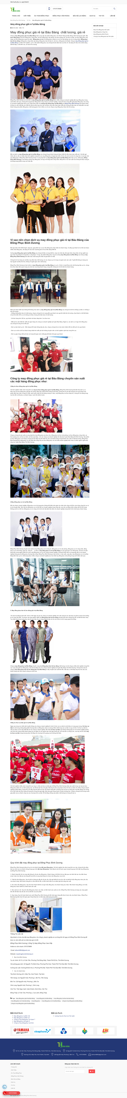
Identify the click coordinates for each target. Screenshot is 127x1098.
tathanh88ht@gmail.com (22, 950)
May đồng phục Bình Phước (101, 34)
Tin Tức (29, 20)
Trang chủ (14, 1067)
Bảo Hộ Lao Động (15, 1079)
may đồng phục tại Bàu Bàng (44, 998)
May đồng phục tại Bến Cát (22, 1016)
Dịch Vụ (13, 1082)
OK (93, 1071)
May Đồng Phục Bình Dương (17, 20)
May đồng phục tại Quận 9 (22, 1021)
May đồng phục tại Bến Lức (22, 1018)
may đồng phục (36, 1001)
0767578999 (82, 1054)
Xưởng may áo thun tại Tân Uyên (65, 1016)
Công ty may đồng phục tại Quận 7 (24, 1019)
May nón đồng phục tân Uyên (101, 30)
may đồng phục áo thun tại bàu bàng (64, 998)
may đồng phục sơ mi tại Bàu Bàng (51, 1001)
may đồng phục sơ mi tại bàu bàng (20, 1001)
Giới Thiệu (13, 1070)
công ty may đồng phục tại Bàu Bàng (72, 1001)
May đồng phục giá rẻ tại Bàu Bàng (25, 998)
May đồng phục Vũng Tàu (100, 32)
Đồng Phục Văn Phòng (17, 1076)
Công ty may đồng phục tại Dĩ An (24, 1023)
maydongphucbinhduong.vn (24, 954)
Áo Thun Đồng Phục (16, 1073)
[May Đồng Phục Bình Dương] (15, 9)
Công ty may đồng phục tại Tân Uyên (103, 36)
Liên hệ (13, 1088)
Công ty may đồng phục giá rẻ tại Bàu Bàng (22, 1003)
